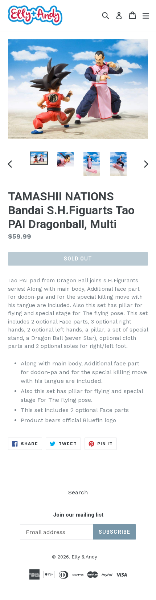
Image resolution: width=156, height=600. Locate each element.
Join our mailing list (78, 514)
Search (78, 492)
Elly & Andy (84, 557)
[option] (38, 158)
